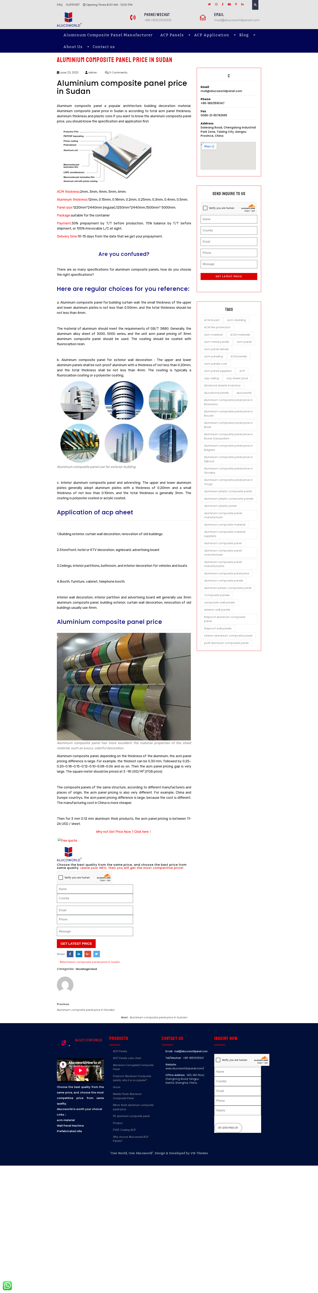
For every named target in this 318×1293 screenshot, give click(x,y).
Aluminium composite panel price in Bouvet (228, 413)
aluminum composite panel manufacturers (223, 564)
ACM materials (240, 335)
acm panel (244, 342)
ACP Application (211, 35)
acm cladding (236, 320)
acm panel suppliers (218, 371)
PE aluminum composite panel (131, 1116)
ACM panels (239, 356)
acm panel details (216, 349)
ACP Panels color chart (127, 1058)
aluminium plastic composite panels (228, 499)
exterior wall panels (217, 610)
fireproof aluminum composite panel (224, 619)
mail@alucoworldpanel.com (221, 91)
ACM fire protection (217, 327)
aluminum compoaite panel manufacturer (223, 515)
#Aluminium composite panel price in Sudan (90, 962)
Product (118, 1123)
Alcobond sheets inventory (222, 385)
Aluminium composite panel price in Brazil (228, 425)
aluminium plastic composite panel (228, 491)
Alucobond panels (216, 393)
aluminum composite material (224, 524)
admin (92, 72)
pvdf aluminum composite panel (226, 643)
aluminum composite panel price (226, 573)
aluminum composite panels (223, 580)
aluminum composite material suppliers (224, 534)
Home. (117, 1087)
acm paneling (213, 356)
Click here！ (143, 832)
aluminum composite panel (223, 543)
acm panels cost (215, 364)
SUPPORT (73, 4)
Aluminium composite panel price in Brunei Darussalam (228, 436)
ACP (242, 371)
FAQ (60, 4)
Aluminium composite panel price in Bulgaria (228, 448)
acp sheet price (237, 378)
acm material (213, 335)
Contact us (104, 47)
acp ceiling (211, 378)
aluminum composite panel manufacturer (223, 553)
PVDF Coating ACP (124, 1130)
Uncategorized (86, 969)
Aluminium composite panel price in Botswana (228, 402)
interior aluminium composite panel (228, 635)
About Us (73, 47)
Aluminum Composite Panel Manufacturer (108, 35)
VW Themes (199, 1153)
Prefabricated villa (69, 1131)
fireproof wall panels (218, 628)
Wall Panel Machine (70, 1125)
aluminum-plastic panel (220, 506)
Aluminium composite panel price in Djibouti (228, 459)
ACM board (211, 320)
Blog (244, 35)
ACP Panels (172, 35)
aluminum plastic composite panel (227, 588)
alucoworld (243, 393)
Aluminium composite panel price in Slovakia (228, 470)
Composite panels (216, 595)
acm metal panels (216, 342)
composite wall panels (219, 602)
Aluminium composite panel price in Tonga (228, 482)
